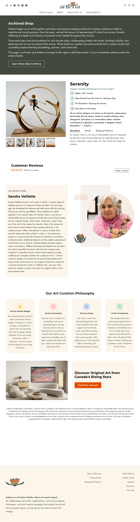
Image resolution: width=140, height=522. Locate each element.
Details (88, 130)
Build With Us (128, 473)
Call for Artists (128, 477)
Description (75, 130)
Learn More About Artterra (26, 64)
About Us (130, 486)
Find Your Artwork (88, 385)
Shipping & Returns (104, 130)
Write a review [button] (122, 170)
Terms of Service (94, 473)
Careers (131, 481)
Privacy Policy (95, 477)
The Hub (130, 490)
